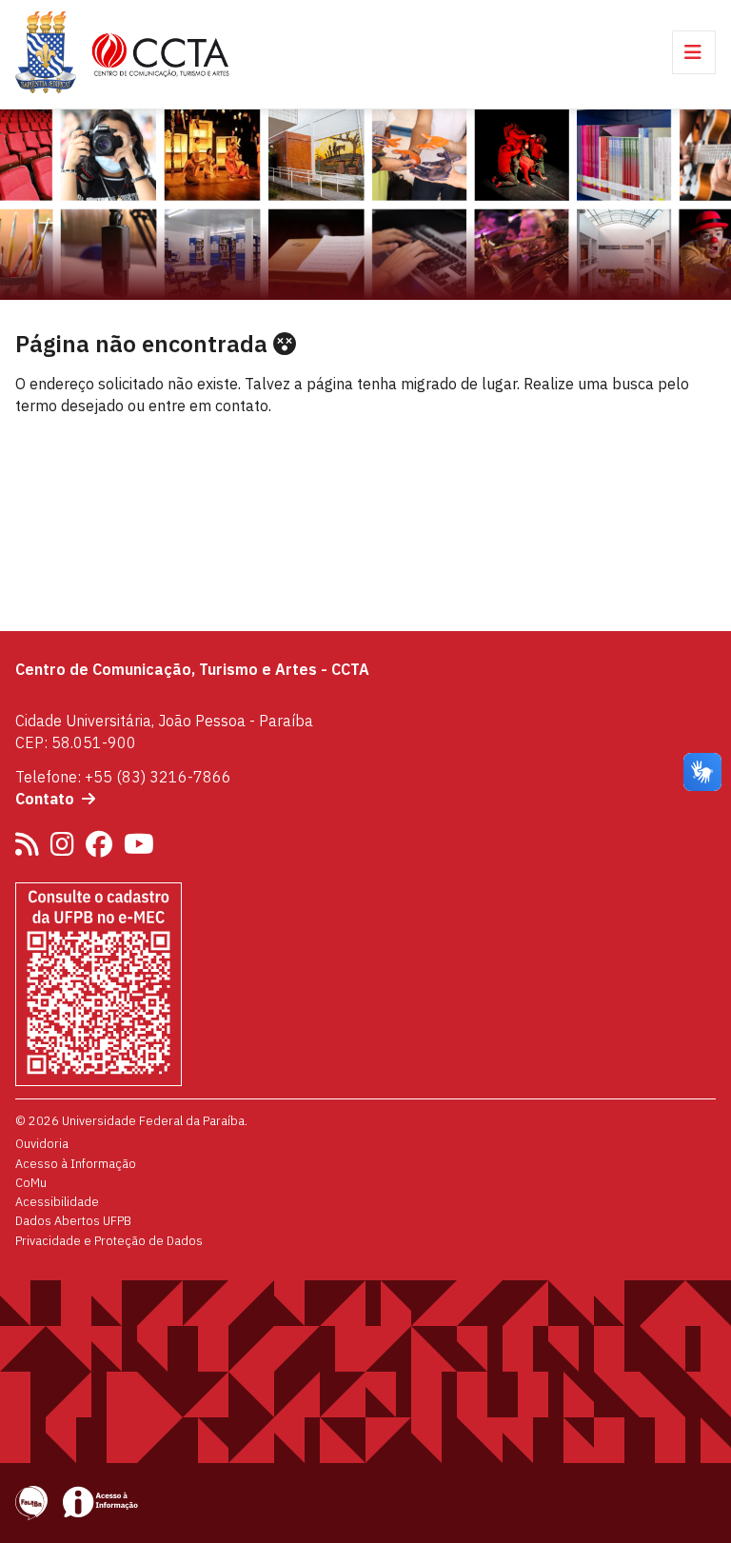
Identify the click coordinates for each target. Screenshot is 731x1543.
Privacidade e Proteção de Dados (109, 1240)
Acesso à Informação (75, 1163)
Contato (44, 798)
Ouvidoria (42, 1143)
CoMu (31, 1182)
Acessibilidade (57, 1201)
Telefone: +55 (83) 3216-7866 (123, 776)
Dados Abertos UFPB (73, 1220)
